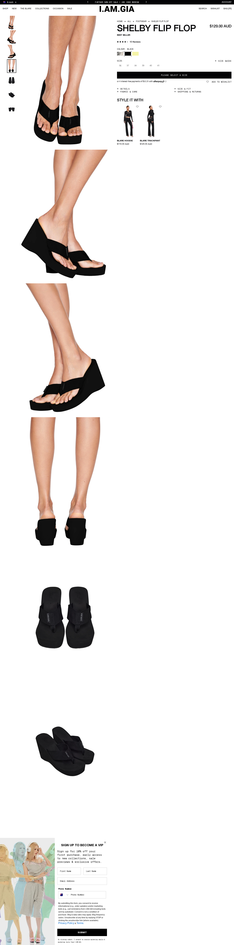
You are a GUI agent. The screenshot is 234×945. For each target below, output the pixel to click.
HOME (120, 21)
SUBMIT (82, 932)
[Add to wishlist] (137, 107)
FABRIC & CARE (128, 91)
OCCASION (58, 9)
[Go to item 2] (11, 37)
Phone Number (65, 889)
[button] (129, 42)
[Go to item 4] (11, 66)
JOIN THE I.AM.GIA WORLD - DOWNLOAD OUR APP (117, 2)
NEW (14, 9)
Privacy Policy (66, 923)
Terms (80, 923)
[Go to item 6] (11, 95)
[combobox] (63, 894)
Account (226, 2)
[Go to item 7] (11, 109)
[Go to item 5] (11, 80)
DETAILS (125, 88)
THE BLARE (25, 9)
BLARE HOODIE (125, 141)
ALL (129, 21)
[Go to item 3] (11, 52)
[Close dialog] (105, 842)
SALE (69, 9)
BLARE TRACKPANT (150, 141)
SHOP (5, 9)
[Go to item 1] (11, 23)
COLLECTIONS (42, 9)
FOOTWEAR (141, 21)
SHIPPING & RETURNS (189, 91)
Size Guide (224, 61)
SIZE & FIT (184, 88)
